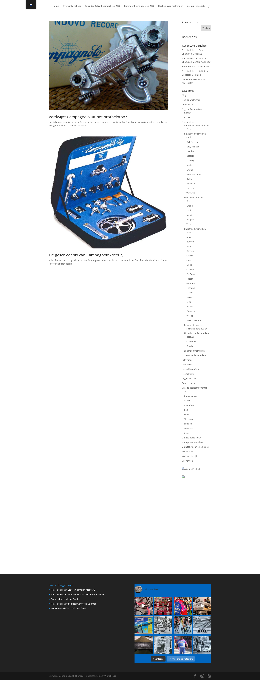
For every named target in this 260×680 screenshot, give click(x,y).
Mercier (190, 215)
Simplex (188, 423)
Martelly (190, 160)
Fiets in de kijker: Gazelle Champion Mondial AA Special (77, 594)
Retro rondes (188, 383)
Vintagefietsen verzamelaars (195, 446)
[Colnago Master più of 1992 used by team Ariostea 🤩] (183, 625)
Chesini (189, 255)
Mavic (187, 414)
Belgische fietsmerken (195, 133)
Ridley (189, 179)
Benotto (190, 241)
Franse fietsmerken (193, 197)
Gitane (189, 205)
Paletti (189, 306)
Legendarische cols (191, 378)
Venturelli (190, 192)
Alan (188, 232)
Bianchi (189, 246)
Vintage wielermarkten (193, 442)
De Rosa (190, 274)
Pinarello (190, 311)
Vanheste (190, 183)
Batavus (190, 336)
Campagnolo (190, 396)
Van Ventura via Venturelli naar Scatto (69, 608)
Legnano (190, 287)
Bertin (189, 201)
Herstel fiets (188, 373)
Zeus (186, 433)
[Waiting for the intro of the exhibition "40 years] (163, 606)
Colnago (190, 269)
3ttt (186, 391)
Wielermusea (188, 451)
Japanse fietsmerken (194, 325)
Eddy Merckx (192, 146)
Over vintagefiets (72, 6)
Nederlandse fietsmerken (196, 333)
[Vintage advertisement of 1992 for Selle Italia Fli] (144, 625)
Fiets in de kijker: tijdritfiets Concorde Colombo (73, 603)
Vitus (188, 224)
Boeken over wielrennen (170, 6)
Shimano (188, 419)
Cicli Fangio (187, 104)
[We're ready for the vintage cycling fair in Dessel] (202, 606)
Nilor (188, 301)
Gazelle (189, 346)
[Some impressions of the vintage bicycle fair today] (183, 606)
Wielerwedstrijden (190, 456)
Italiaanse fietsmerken (195, 228)
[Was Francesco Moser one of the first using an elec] (163, 645)
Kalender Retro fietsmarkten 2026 (102, 6)
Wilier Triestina (193, 320)
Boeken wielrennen (191, 99)
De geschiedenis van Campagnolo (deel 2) (86, 255)
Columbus (189, 405)
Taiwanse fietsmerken (195, 355)
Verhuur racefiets (196, 6)
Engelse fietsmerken (192, 109)
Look (188, 210)
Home (56, 6)
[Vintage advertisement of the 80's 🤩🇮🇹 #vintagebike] (202, 625)
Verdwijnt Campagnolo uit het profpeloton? (88, 116)
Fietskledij (187, 117)
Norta (189, 165)
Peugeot (190, 219)
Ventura (190, 188)
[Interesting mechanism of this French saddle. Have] (144, 645)
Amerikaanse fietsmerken (196, 125)
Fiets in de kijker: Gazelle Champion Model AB (73, 589)
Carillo (189, 137)
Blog (184, 95)
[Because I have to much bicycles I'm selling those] (144, 606)
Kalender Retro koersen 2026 (139, 6)
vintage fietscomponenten (194, 387)
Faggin (189, 278)
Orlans (189, 169)
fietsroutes (187, 359)
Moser (189, 297)
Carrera (190, 251)
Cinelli (189, 260)
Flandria (190, 151)
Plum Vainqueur (194, 174)
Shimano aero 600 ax (196, 328)
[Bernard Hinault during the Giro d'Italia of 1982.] (163, 625)
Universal (188, 428)
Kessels (190, 155)
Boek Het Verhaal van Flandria (196, 66)
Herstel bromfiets (190, 369)
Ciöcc (189, 264)
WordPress (110, 675)
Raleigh (187, 112)
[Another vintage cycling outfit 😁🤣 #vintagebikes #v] (183, 645)
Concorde (191, 341)
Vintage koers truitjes (192, 437)
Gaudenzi (190, 283)
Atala (188, 237)
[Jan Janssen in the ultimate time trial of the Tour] (202, 645)
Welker (189, 315)
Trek (188, 129)
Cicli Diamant (192, 142)
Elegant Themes (75, 675)
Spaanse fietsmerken (194, 350)
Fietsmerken (188, 122)
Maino (189, 292)
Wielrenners (187, 460)
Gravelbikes (187, 364)
